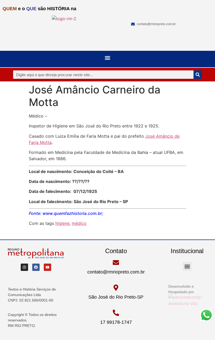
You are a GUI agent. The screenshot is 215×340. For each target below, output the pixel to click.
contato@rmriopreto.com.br (116, 272)
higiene (62, 223)
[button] (107, 57)
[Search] (198, 74)
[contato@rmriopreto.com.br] (116, 262)
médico (79, 223)
